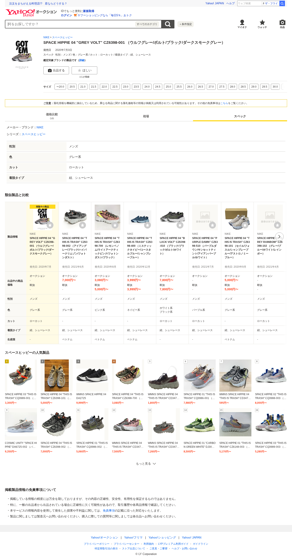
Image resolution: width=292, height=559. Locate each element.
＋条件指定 (185, 24)
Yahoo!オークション (104, 537)
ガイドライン (200, 543)
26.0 (189, 86)
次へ (279, 236)
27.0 (211, 86)
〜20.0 (60, 86)
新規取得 (88, 11)
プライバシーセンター (126, 543)
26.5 (200, 86)
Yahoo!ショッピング (162, 537)
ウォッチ (262, 27)
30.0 (275, 86)
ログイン (66, 15)
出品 (282, 27)
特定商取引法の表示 (106, 548)
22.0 (104, 86)
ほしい (87, 70)
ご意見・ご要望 (158, 548)
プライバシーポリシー (96, 543)
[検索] (282, 3)
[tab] (52, 116)
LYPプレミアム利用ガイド (173, 543)
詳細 (81, 60)
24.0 (147, 86)
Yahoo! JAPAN (214, 3)
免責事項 (109, 510)
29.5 (264, 86)
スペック (240, 116)
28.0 (232, 86)
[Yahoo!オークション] (32, 10)
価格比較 (52, 116)
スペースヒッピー (62, 37)
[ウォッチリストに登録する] (50, 225)
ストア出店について (133, 548)
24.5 (157, 86)
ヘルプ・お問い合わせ (184, 548)
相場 (146, 116)
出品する (59, 70)
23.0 (125, 86)
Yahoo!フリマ (133, 537)
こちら (224, 103)
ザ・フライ (271, 3)
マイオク (242, 27)
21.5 (93, 86)
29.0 (254, 86)
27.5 (221, 86)
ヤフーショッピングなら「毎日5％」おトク (105, 15)
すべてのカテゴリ (147, 24)
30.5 (286, 86)
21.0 (83, 86)
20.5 (72, 86)
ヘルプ (230, 3)
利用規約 (149, 543)
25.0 (168, 86)
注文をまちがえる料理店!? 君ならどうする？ (38, 3)
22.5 (115, 86)
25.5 (179, 86)
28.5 (243, 86)
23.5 (136, 86)
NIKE (46, 37)
